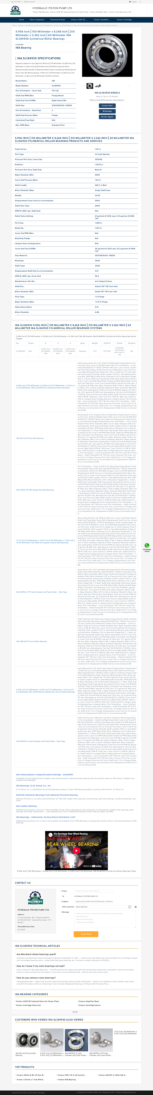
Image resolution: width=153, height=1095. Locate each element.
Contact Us (25, 1093)
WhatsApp (107, 111)
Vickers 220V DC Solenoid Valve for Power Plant (81, 20)
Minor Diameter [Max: (24, 190)
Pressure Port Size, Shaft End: (28, 170)
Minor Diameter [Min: (24, 292)
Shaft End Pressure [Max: (27, 115)
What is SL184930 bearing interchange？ (107, 100)
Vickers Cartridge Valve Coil (127, 20)
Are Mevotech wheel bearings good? (36, 954)
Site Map (33, 1093)
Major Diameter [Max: (24, 302)
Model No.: (19, 228)
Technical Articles (57, 20)
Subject (64, 902)
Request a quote (29, 2)
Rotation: (19, 165)
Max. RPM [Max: (23, 125)
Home (21, 20)
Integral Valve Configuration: (28, 244)
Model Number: (22, 86)
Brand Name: (21, 81)
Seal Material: (21, 256)
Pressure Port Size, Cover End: (28, 159)
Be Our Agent (107, 117)
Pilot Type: (20, 297)
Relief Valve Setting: (24, 216)
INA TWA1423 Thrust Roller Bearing (31, 641)
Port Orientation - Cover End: (29, 91)
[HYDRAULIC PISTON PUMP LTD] (15, 11)
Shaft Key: (20, 105)
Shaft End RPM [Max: (25, 96)
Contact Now (107, 106)
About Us (15, 1093)
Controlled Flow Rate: (25, 120)
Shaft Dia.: (19, 286)
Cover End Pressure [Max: (26, 180)
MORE (75, 1012)
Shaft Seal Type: (22, 206)
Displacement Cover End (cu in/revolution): (34, 201)
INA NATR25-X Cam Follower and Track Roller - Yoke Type (40, 741)
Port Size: (19, 223)
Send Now (86, 934)
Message (65, 912)
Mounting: (19, 261)
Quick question (68, 907)
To (63, 896)
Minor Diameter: (22, 312)
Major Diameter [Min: (24, 175)
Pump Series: (21, 149)
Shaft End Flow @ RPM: (26, 101)
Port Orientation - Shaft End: (28, 110)
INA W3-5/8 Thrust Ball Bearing (29, 438)
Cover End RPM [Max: (24, 233)
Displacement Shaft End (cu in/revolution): (34, 271)
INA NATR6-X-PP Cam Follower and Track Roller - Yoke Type (41, 592)
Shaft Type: (20, 266)
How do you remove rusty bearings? (36, 978)
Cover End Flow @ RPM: (25, 249)
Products (21, 25)
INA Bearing (29, 25)
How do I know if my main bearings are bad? (41, 966)
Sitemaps (41, 1093)
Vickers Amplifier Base (103, 20)
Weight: (18, 196)
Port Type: (19, 154)
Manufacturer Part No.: (25, 281)
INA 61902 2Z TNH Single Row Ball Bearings (35, 490)
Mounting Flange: (22, 238)
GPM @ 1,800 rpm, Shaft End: (28, 211)
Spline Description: (23, 307)
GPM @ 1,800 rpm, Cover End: (28, 276)
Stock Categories (37, 20)
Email (64, 891)
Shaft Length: (21, 185)
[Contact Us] (147, 548)
